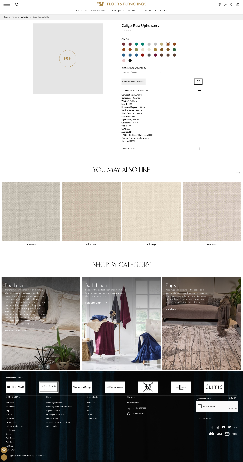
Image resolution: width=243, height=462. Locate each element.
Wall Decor (10, 438)
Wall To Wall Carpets (15, 426)
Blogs (163, 11)
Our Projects (116, 11)
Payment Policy (53, 411)
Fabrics (14, 17)
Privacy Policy (52, 426)
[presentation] (231, 172)
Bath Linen (10, 407)
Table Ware (11, 450)
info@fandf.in (133, 403)
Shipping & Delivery (55, 403)
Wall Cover (10, 442)
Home (6, 17)
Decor (8, 434)
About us (133, 11)
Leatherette (11, 430)
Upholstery (25, 17)
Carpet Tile (11, 422)
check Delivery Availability (134, 68)
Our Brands (98, 11)
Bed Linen (10, 403)
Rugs (8, 411)
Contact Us (149, 11)
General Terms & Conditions (58, 422)
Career (90, 415)
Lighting (9, 446)
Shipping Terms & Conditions (59, 407)
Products (82, 11)
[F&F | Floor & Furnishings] (121, 4)
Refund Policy (52, 418)
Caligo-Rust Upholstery (41, 17)
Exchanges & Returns (55, 415)
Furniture (10, 418)
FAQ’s (89, 407)
